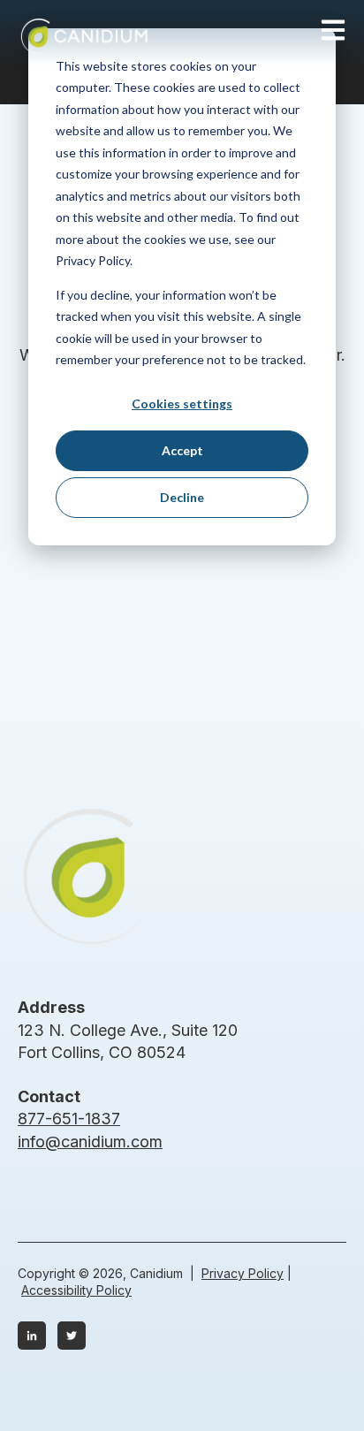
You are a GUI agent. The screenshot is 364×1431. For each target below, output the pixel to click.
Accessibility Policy (76, 1290)
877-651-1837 (69, 1118)
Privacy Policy (242, 1273)
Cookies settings (182, 403)
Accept (182, 450)
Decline (182, 497)
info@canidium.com (90, 1141)
